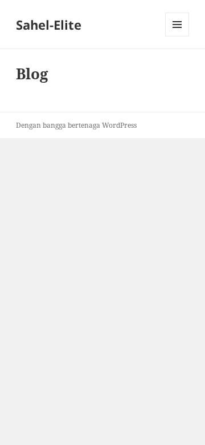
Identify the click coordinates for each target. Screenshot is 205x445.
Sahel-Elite (48, 24)
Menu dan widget (177, 36)
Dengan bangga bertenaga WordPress (76, 125)
